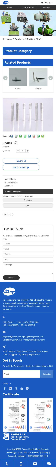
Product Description (13, 191)
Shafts (17, 88)
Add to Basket (19, 167)
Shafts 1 (7, 214)
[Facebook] (5, 388)
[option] (15, 415)
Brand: (7, 182)
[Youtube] (21, 388)
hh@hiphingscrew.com (12, 336)
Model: (7, 179)
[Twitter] (16, 388)
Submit (11, 277)
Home (9, 7)
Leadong (21, 456)
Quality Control (28, 7)
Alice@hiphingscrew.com (34, 340)
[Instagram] (27, 388)
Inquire (19, 160)
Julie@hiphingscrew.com (33, 336)
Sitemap (44, 452)
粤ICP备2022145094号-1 (37, 456)
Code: (7, 186)
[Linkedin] (10, 388)
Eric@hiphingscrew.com (12, 340)
